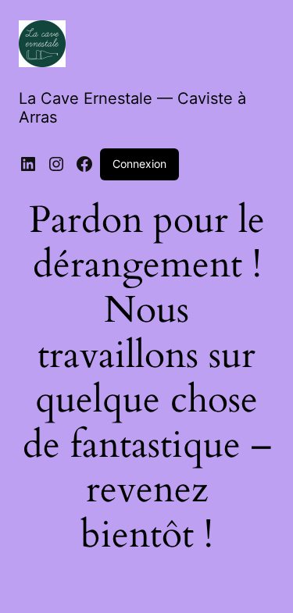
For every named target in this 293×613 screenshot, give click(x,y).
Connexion (139, 163)
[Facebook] (84, 164)
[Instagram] (56, 164)
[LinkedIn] (28, 164)
